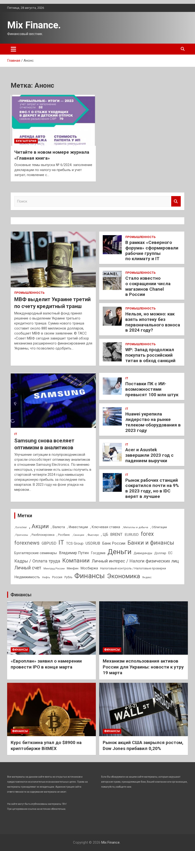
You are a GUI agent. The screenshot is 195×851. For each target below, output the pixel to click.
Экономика (123, 576)
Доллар (160, 553)
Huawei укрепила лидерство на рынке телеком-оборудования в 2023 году (153, 422)
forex (147, 534)
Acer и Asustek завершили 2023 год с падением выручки (149, 455)
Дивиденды (143, 553)
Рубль (68, 577)
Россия (57, 577)
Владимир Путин (74, 553)
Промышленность (29, 292)
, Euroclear (20, 527)
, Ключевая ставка (105, 527)
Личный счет (27, 568)
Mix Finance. (34, 25)
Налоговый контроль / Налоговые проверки (133, 568)
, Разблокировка (42, 535)
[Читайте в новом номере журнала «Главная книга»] (53, 120)
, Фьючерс (92, 535)
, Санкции (78, 535)
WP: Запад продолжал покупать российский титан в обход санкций (150, 355)
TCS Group (74, 543)
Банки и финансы (150, 543)
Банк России (113, 543)
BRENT (116, 534)
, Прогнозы (21, 535)
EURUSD (132, 534)
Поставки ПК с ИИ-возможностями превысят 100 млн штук (151, 389)
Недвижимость (27, 577)
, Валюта (58, 527)
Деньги (119, 552)
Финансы (89, 576)
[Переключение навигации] (13, 49)
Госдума (98, 553)
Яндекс (146, 577)
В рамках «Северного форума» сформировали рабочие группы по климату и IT (151, 250)
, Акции (39, 526)
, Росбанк (63, 535)
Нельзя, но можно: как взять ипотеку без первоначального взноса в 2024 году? (152, 322)
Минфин (72, 568)
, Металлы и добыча (135, 527)
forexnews (26, 543)
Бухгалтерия (26, 141)
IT (15, 434)
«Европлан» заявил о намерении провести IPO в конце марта (46, 664)
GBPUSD (49, 543)
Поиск (176, 201)
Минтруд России (54, 568)
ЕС (170, 553)
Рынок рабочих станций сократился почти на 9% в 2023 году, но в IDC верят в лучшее (152, 488)
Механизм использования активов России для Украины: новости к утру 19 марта (143, 666)
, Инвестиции (77, 527)
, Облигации (158, 527)
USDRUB (93, 543)
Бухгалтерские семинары (35, 553)
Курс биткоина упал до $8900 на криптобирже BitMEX (46, 745)
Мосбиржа (89, 568)
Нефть (46, 577)
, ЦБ (104, 534)
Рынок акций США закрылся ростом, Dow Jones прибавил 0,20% (143, 745)
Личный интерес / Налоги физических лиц (135, 561)
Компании (76, 560)
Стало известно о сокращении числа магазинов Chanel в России (148, 286)
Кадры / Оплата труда (37, 560)
